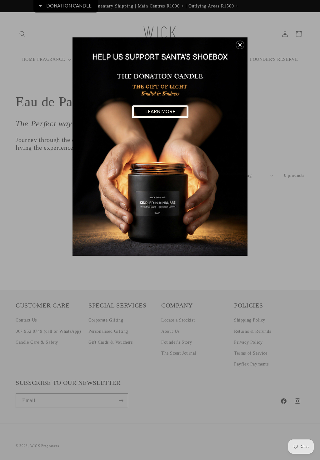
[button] (240, 45)
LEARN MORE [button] (160, 111)
